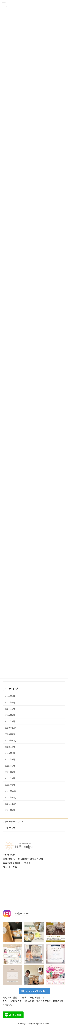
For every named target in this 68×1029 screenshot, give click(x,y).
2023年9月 (10, 747)
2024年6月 (10, 702)
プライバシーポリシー (13, 821)
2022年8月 (10, 759)
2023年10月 (10, 740)
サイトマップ (9, 828)
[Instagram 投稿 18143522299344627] (12, 932)
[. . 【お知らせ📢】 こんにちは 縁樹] (12, 975)
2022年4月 (10, 772)
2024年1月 (10, 721)
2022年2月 (10, 784)
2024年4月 (10, 715)
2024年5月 (10, 709)
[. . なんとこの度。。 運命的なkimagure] (34, 932)
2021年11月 (10, 797)
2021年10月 (10, 804)
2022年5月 (10, 766)
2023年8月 (10, 753)
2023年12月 (10, 727)
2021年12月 (10, 791)
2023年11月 (10, 734)
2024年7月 (10, 696)
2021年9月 (10, 810)
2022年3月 (10, 778)
